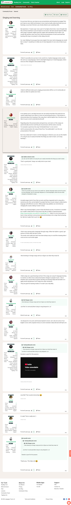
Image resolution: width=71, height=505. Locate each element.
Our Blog (21, 489)
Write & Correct (5, 6)
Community (26, 2)
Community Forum (7, 11)
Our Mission (21, 484)
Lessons (3, 491)
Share (39, 52)
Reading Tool (17, 2)
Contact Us (57, 486)
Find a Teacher (35, 2)
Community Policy (23, 491)
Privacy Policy (49, 499)
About (58, 2)
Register (67, 2)
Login (62, 2)
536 (16, 283)
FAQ (55, 484)
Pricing (20, 486)
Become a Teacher (59, 488)
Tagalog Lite (4, 495)
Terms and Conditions (30, 499)
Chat (12, 6)
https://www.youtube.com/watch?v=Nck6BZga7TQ (35, 213)
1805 (16, 66)
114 (15, 263)
